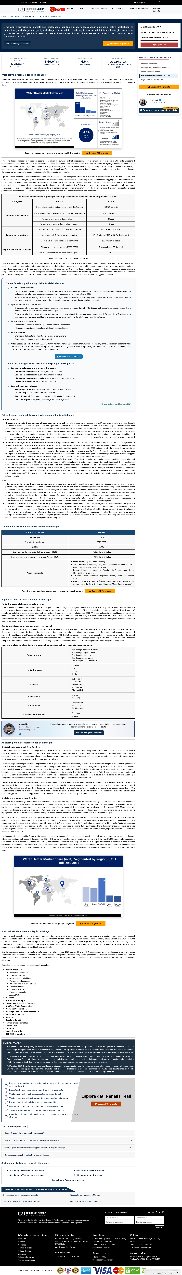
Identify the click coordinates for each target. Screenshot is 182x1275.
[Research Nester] (31, 9)
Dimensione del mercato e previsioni (155, 76)
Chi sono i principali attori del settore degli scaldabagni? (28, 1155)
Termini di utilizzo (25, 1248)
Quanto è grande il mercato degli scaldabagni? (24, 1133)
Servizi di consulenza (98, 8)
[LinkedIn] (20, 733)
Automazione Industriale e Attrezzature (24, 16)
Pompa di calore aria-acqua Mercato (85, 1201)
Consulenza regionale (139, 8)
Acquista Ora (160, 45)
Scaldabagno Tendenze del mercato (27, 1175)
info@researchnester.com (65, 1247)
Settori (82, 8)
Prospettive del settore (149, 64)
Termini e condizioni (26, 1260)
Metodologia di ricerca (19, 43)
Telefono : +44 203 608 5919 (67, 1256)
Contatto (33, 2)
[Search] (159, 2)
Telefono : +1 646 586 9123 (141, 1244)
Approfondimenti (119, 8)
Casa (3, 16)
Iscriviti (159, 1227)
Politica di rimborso (26, 1251)
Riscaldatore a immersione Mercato (85, 1195)
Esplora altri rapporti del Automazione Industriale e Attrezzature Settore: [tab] (35, 1189)
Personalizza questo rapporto (89, 733)
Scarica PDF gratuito (119, 43)
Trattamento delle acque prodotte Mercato (21, 1201)
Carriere (43, 2)
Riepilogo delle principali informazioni (155, 68)
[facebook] (156, 1212)
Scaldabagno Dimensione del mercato (27, 1170)
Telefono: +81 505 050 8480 (104, 1244)
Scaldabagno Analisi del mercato (89, 1170)
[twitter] (163, 1212)
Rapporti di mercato (157, 9)
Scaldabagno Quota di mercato (88, 1175)
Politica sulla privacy (26, 1257)
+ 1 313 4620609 (99, 1257)
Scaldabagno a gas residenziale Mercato (20, 1195)
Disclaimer (22, 1254)
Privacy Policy (167, 1273)
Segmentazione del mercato (152, 80)
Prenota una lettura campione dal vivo (160, 109)
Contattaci (22, 1245)
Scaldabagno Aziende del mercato (68, 1180)
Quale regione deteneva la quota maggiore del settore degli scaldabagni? (35, 1147)
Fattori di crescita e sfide (150, 72)
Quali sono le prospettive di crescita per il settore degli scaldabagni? (33, 1140)
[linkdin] (159, 1212)
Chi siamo (23, 2)
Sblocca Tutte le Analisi (69, 357)
